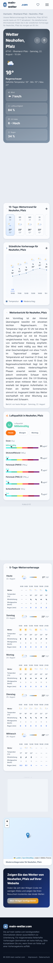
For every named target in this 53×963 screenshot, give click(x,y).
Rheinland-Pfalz (20, 14)
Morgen (22, 433)
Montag (35, 433)
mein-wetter (18, 4)
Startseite (7, 14)
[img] (27, 838)
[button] (27, 835)
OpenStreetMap (28, 858)
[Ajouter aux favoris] (37, 4)
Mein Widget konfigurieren (23, 901)
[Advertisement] (26, 173)
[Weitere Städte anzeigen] (37, 40)
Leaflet (18, 858)
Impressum (32, 957)
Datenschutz (44, 957)
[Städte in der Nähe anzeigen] (44, 40)
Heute (10, 433)
